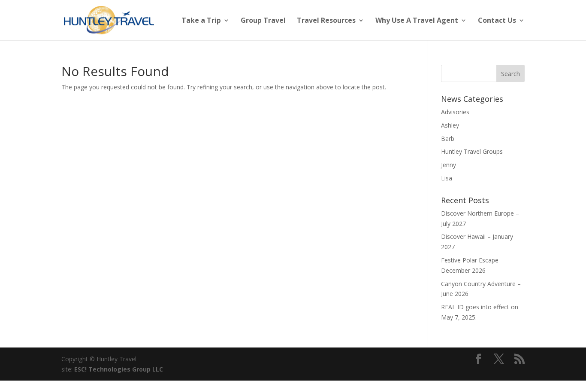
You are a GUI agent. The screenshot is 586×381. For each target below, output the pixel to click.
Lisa (446, 178)
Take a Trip (201, 21)
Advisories (455, 112)
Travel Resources (326, 21)
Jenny (448, 165)
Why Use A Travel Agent (416, 21)
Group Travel (263, 21)
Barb (447, 138)
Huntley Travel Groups (472, 151)
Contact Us (497, 21)
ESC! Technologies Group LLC (118, 369)
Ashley (450, 125)
